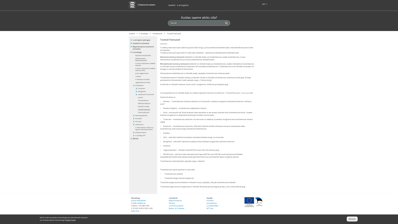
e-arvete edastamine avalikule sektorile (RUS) (145, 69)
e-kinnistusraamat (176, 206)
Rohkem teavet (70, 220)
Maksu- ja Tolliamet (176, 208)
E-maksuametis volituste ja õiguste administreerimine (144, 128)
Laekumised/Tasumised (146, 94)
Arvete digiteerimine (142, 73)
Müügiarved (142, 91)
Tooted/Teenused (144, 109)
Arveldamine (157, 34)
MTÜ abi (210, 208)
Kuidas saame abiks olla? (199, 17)
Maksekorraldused (144, 103)
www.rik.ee (135, 211)
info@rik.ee (141, 203)
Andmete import (140, 132)
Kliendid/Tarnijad (143, 106)
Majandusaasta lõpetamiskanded (141, 59)
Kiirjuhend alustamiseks (143, 55)
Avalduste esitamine (141, 43)
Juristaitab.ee (212, 203)
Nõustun (352, 219)
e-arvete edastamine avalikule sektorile (145, 64)
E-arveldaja (143, 34)
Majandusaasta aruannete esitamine (143, 48)
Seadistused (139, 124)
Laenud (140, 97)
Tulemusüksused (143, 112)
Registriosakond (175, 200)
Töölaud (138, 76)
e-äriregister (183, 5)
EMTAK (135, 139)
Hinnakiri (210, 200)
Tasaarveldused (143, 100)
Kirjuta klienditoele (138, 200)
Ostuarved (141, 88)
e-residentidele (212, 206)
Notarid (172, 203)
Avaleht (171, 5)
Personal (138, 121)
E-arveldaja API (140, 135)
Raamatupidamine (141, 115)
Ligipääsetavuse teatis (142, 82)
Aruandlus (138, 118)
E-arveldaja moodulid (142, 79)
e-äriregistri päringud (141, 40)
